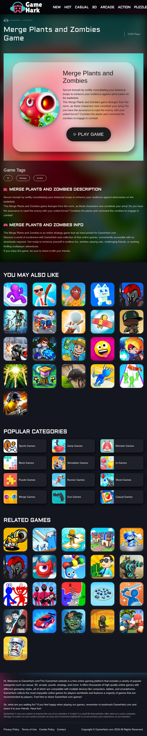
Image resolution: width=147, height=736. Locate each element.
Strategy (23, 178)
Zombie (40, 178)
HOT (67, 7)
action (124, 7)
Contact (61, 729)
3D (94, 7)
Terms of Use (29, 729)
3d (8, 178)
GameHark (15, 20)
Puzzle (140, 7)
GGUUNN (26, 7)
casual (82, 7)
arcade (107, 7)
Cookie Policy (46, 729)
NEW (57, 7)
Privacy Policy (11, 729)
